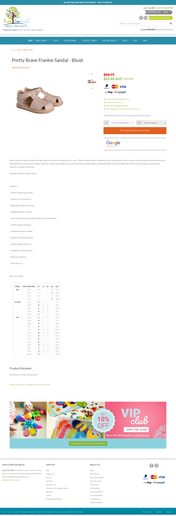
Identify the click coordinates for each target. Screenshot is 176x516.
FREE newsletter (96, 502)
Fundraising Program (54, 499)
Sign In (169, 512)
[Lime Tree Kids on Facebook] (151, 466)
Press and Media (96, 495)
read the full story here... (11, 480)
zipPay (48, 495)
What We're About (97, 477)
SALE (145, 41)
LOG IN (159, 8)
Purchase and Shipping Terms (57, 488)
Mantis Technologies (44, 512)
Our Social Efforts (96, 492)
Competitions (95, 499)
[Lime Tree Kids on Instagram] (156, 466)
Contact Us (50, 474)
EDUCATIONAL (70, 41)
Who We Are (94, 474)
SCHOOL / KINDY (89, 41)
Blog (92, 470)
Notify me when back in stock (136, 130)
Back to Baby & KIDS (25, 50)
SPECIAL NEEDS (109, 41)
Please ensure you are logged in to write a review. (30, 384)
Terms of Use (51, 485)
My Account (147, 512)
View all (21, 68)
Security (49, 481)
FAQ (47, 470)
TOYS (55, 41)
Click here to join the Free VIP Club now (88, 443)
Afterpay (49, 492)
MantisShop (78, 512)
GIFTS (124, 41)
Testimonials (95, 488)
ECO (135, 41)
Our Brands (94, 485)
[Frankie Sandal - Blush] (91, 81)
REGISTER (168, 8)
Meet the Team (96, 481)
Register (159, 512)
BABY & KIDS (41, 41)
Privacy (49, 477)
